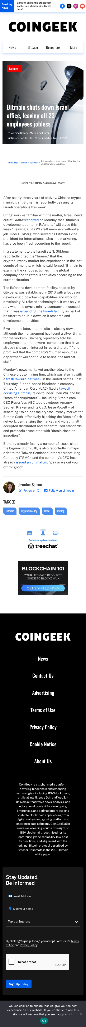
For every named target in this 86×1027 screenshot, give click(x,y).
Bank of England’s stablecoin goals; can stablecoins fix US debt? (34, 6)
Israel (47, 511)
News (12, 47)
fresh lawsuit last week (24, 379)
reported (32, 220)
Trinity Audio (42, 182)
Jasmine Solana (19, 133)
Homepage (13, 162)
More (73, 47)
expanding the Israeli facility (42, 311)
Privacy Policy (43, 727)
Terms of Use (43, 710)
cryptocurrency (29, 511)
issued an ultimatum (31, 462)
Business (13, 68)
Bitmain (10, 511)
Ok (44, 1020)
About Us (43, 761)
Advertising (43, 692)
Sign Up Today (18, 984)
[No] (81, 1014)
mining (60, 511)
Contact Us (43, 675)
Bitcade (33, 47)
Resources (53, 47)
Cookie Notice (43, 744)
